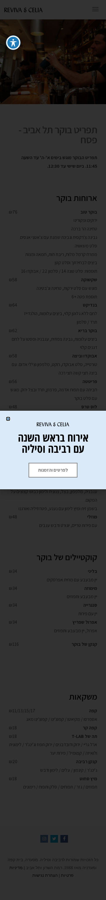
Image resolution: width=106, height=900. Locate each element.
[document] (53, 450)
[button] (8, 419)
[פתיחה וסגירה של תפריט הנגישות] (13, 43)
